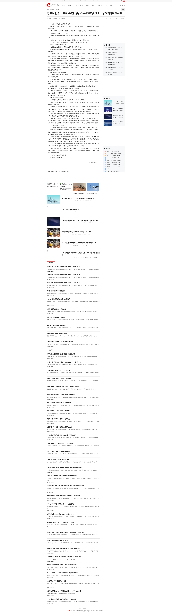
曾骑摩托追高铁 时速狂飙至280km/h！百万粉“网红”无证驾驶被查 (65, 532)
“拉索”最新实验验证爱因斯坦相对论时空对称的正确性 (62, 599)
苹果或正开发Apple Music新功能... (114, 166)
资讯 (51, 0)
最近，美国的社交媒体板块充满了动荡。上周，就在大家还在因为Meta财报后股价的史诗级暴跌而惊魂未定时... (73, 372)
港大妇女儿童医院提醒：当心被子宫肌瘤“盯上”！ (61, 378)
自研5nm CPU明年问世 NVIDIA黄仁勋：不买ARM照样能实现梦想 (65, 485)
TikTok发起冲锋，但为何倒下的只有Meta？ (59, 370)
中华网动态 (101, 610)
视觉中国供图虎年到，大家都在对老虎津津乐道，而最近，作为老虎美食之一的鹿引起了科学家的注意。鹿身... (73, 327)
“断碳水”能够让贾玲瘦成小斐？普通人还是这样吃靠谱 (62, 564)
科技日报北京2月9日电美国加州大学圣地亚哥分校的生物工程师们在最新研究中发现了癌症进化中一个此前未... (73, 319)
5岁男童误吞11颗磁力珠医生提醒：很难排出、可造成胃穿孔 (61, 559)
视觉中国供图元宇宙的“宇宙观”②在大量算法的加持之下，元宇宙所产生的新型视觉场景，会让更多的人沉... (72, 336)
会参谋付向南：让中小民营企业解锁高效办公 (59, 427)
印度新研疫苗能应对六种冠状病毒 (56, 309)
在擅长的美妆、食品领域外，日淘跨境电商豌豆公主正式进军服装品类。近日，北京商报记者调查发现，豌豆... (73, 543)
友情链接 (96, 610)
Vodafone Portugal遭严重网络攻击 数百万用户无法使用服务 (64, 467)
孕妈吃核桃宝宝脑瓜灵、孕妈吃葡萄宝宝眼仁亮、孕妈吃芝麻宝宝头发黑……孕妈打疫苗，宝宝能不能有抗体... (73, 293)
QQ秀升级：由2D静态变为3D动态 (56, 581)
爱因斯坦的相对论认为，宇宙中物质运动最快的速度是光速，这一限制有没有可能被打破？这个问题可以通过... (73, 601)
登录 (124, 0)
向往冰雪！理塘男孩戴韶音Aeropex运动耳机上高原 (61, 435)
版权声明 (88, 610)
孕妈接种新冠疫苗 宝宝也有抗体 (56, 291)
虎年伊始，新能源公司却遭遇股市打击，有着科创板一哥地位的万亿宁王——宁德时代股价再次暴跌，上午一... (73, 462)
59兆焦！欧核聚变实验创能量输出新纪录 (58, 299)
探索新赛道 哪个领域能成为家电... (114, 151)
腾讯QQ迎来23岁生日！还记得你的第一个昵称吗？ (61, 522)
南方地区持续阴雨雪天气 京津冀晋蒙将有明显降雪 (61, 354)
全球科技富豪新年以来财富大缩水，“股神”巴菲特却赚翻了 (63, 496)
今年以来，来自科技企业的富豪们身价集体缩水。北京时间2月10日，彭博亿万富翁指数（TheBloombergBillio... (73, 498)
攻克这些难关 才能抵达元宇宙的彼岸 (57, 333)
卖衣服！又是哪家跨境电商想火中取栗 (57, 540)
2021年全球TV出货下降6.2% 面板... (114, 153)
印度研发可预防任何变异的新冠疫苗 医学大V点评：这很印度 (64, 591)
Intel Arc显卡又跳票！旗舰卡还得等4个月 (58, 451)
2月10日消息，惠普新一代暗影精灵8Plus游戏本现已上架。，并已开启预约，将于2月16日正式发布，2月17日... (73, 516)
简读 (100, 0)
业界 (106, 47)
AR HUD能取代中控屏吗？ (70, 210)
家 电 (76, 5)
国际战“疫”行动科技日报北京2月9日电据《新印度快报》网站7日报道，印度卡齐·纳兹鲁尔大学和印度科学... (72, 311)
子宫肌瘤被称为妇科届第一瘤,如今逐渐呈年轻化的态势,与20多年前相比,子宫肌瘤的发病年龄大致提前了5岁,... (73, 380)
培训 (80, 0)
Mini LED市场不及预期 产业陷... (113, 157)
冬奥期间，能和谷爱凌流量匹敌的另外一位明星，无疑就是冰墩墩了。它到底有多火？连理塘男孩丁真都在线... (73, 437)
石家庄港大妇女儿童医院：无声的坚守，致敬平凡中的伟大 (63, 386)
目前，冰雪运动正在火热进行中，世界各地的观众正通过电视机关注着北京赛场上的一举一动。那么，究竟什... (73, 397)
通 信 (81, 5)
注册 (121, 0)
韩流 (97, 0)
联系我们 (81, 610)
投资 (76, 0)
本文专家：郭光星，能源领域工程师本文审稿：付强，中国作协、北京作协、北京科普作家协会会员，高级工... (73, 269)
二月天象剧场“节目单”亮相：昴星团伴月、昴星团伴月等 (79, 221)
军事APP (104, 0)
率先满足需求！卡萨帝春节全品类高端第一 (59, 410)
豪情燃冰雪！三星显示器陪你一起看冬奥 (58, 419)
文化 (83, 0)
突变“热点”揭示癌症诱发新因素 (56, 317)
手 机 (93, 5)
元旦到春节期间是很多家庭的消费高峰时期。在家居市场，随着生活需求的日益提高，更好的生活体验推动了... (73, 413)
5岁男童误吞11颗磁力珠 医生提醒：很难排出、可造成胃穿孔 (64, 556)
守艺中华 (87, 0)
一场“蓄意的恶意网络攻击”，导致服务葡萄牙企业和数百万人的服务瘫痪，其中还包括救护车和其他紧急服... (72, 470)
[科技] (51, 5)
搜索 (123, 9)
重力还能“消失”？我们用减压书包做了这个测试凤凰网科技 (63, 548)
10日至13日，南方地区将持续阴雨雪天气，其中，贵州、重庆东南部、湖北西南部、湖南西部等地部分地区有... (73, 356)
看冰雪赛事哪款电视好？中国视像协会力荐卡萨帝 (61, 394)
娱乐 (73, 0)
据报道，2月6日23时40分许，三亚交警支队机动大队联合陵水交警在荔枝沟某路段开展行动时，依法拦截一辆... (73, 534)
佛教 (91, 0)
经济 (70, 0)
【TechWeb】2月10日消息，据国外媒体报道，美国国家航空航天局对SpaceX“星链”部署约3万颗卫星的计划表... (73, 575)
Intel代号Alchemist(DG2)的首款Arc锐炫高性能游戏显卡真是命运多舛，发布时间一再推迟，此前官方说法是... (72, 453)
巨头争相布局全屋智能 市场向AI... (114, 155)
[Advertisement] (69, 179)
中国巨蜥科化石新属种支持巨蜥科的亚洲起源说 (60, 341)
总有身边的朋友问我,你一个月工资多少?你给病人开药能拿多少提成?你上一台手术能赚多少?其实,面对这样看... (73, 389)
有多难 (54, 159)
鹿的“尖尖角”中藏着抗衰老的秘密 (56, 325)
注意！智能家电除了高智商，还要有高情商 (59, 402)
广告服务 (77, 610)
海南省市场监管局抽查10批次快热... (114, 160)
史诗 (52, 159)
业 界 (63, 5)
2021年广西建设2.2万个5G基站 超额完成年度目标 (77, 199)
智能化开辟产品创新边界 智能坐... (114, 162)
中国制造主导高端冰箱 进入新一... (114, 164)
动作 (57, 159)
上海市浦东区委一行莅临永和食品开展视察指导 (60, 443)
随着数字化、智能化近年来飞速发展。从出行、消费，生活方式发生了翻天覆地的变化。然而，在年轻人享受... (73, 405)
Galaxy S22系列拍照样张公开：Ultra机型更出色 (60, 504)
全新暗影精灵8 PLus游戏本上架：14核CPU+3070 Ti (62, 514)
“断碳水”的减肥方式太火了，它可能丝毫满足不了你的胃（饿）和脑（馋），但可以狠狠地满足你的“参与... (72, 567)
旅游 (67, 0)
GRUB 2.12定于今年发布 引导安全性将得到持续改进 (62, 475)
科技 (64, 0)
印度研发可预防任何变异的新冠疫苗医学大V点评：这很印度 (61, 593)
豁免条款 (92, 610)
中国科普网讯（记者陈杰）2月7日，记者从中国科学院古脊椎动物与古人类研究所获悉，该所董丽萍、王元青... (73, 344)
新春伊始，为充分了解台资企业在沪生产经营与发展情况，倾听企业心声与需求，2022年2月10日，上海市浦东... (73, 445)
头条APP (109, 0)
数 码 (87, 5)
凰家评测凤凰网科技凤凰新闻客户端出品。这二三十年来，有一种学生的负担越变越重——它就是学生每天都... (73, 551)
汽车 (58, 0)
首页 (48, 0)
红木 (94, 0)
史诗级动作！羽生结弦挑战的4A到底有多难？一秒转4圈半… (64, 266)
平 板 (99, 5)
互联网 (69, 5)
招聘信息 (84, 610)
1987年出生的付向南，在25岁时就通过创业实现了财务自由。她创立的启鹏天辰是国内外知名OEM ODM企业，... (73, 429)
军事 (54, 0)
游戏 (61, 0)
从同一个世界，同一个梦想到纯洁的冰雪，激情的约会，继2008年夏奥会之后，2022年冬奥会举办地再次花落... (73, 421)
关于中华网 (73, 610)
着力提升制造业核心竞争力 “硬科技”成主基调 (76, 232)
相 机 (111, 5)
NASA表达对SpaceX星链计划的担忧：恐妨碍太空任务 (62, 573)
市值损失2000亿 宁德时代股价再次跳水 (58, 459)
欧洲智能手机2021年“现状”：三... (114, 169)
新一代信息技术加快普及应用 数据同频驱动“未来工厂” (79, 243)
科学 (57, 9)
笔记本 (105, 5)
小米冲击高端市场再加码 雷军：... (114, 171)
